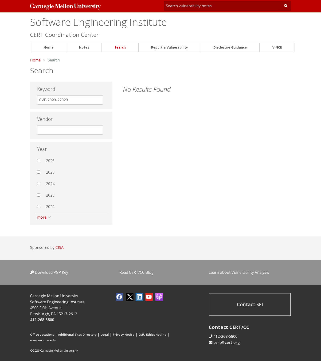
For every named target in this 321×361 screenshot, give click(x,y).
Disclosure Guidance (230, 47)
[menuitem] (48, 47)
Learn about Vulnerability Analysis (239, 272)
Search (120, 47)
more (42, 217)
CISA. (59, 247)
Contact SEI (250, 304)
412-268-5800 (42, 319)
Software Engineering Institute (98, 22)
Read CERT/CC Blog (136, 272)
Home (49, 47)
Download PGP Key (51, 272)
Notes (84, 47)
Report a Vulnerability (169, 47)
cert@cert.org (226, 342)
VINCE (277, 47)
